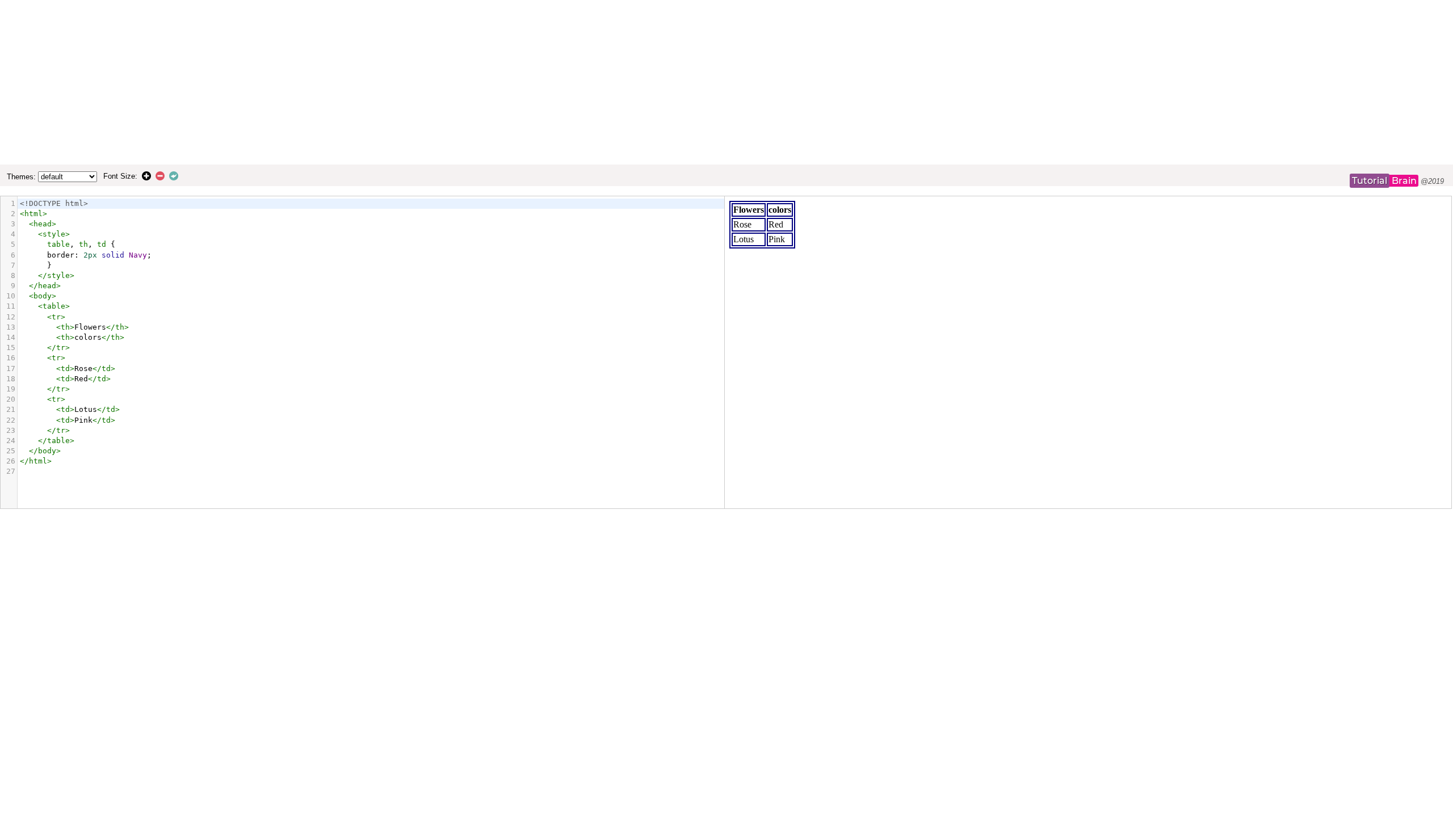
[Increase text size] (149, 176)
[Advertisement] (726, 82)
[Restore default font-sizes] (176, 176)
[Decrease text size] (162, 176)
